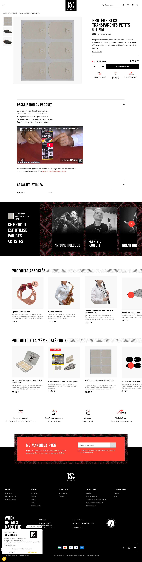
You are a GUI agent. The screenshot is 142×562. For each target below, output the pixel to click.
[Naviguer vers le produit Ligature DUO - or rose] (27, 293)
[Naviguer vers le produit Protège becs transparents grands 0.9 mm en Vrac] (27, 361)
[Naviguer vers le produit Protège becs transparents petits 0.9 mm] (101, 361)
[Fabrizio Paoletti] (101, 220)
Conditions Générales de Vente (54, 171)
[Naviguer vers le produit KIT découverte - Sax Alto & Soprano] (64, 362)
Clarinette (34, 496)
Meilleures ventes (10, 499)
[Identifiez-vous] (123, 5)
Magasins (61, 496)
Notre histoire (63, 493)
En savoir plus (97, 51)
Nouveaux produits (11, 496)
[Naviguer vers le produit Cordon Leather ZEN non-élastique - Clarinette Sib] (101, 292)
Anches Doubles (36, 506)
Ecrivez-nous (77, 527)
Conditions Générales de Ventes (96, 499)
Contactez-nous (91, 506)
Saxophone (34, 493)
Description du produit (34, 104)
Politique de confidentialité (94, 502)
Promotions (8, 493)
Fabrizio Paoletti (94, 243)
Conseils (116, 493)
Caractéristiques (30, 185)
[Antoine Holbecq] (68, 220)
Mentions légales (91, 496)
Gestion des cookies (93, 555)
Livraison (88, 493)
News (115, 496)
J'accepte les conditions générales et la (98, 451)
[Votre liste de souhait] (133, 5)
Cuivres (33, 499)
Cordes (33, 502)
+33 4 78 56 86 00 (83, 523)
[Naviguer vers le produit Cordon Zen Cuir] (64, 293)
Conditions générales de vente (75, 555)
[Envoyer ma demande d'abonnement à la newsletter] (113, 444)
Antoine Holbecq (67, 245)
